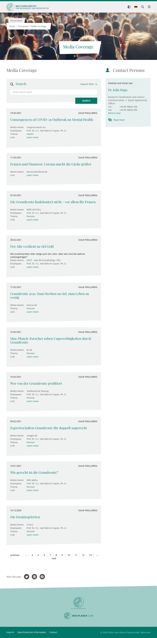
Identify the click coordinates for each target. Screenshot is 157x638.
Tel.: (110, 106)
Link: (12, 137)
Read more (119, 119)
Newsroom (23, 26)
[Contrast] (129, 7)
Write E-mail (114, 113)
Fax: (110, 109)
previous (14, 555)
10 (69, 555)
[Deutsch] (135, 7)
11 (76, 555)
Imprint (10, 632)
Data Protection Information (31, 632)
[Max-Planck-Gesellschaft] (78, 603)
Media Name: (17, 127)
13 (90, 555)
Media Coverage (38, 26)
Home (12, 26)
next (54, 558)
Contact (53, 632)
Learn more (32, 137)
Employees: (16, 130)
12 (83, 555)
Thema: (14, 134)
